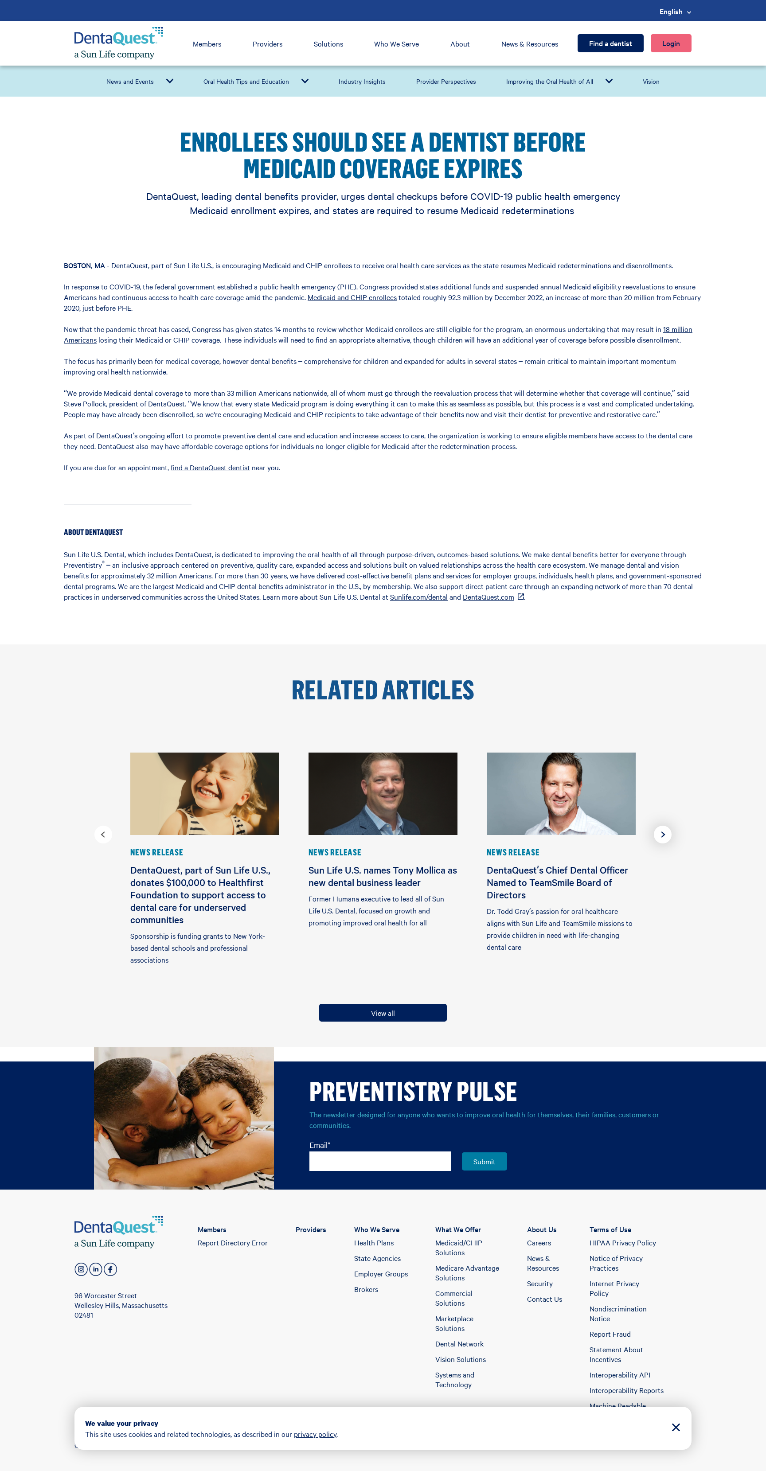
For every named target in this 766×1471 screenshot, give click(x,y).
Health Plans (374, 1242)
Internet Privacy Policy (614, 1288)
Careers (539, 1242)
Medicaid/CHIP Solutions (458, 1247)
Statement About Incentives (616, 1354)
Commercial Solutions (454, 1297)
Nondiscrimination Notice (618, 1313)
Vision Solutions (460, 1359)
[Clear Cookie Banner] (676, 1428)
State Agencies (377, 1258)
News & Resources (529, 43)
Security (540, 1283)
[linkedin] (95, 1269)
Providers (267, 43)
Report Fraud (610, 1333)
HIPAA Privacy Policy (623, 1242)
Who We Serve (396, 43)
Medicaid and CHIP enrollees (352, 297)
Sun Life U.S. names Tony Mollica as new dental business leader (383, 875)
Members (207, 43)
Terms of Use (610, 1229)
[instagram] (81, 1269)
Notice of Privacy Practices (616, 1262)
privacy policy (315, 1434)
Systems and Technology (454, 1379)
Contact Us (544, 1298)
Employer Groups (381, 1273)
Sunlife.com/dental (419, 596)
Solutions (328, 43)
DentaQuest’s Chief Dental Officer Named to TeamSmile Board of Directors (557, 882)
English (671, 11)
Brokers (366, 1289)
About (460, 43)
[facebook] (110, 1269)
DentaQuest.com (493, 596)
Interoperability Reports (627, 1390)
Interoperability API (620, 1374)
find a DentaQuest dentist (210, 467)
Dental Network (459, 1343)
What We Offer (458, 1229)
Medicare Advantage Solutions (467, 1272)
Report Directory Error (233, 1242)
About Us (542, 1229)
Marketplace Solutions (454, 1323)
